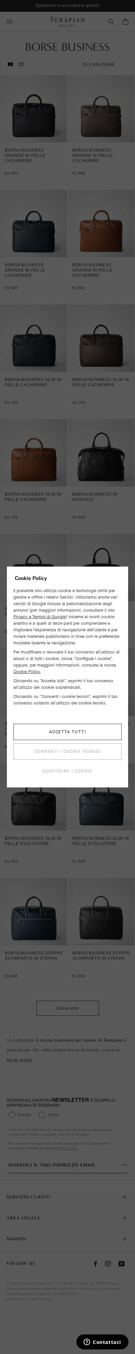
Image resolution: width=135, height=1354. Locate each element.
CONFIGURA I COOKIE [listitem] (67, 771)
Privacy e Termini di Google (39, 616)
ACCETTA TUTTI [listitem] (67, 732)
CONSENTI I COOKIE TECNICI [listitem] (67, 751)
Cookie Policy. (27, 671)
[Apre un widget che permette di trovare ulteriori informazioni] (102, 1342)
